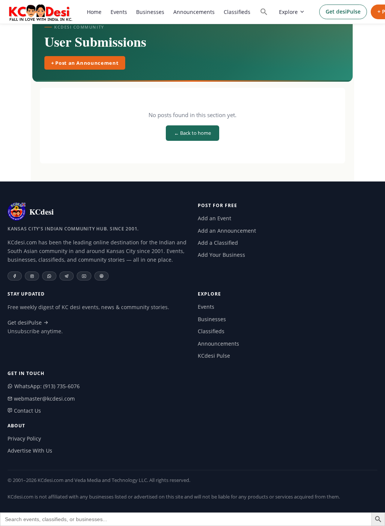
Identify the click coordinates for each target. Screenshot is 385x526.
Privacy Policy (24, 438)
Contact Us (26, 410)
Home (94, 11)
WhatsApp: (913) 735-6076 (46, 386)
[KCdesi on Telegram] (66, 276)
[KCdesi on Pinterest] (101, 276)
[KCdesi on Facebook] (15, 276)
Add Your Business (221, 254)
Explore (288, 11)
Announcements (194, 11)
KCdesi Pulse (214, 355)
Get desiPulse (343, 11)
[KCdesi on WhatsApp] (49, 276)
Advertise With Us (30, 450)
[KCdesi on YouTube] (84, 276)
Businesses (150, 11)
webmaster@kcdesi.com (43, 398)
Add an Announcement (227, 230)
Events (119, 11)
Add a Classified (218, 242)
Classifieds (237, 11)
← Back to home (192, 133)
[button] (264, 11)
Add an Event (214, 218)
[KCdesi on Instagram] (32, 276)
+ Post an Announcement (84, 62)
